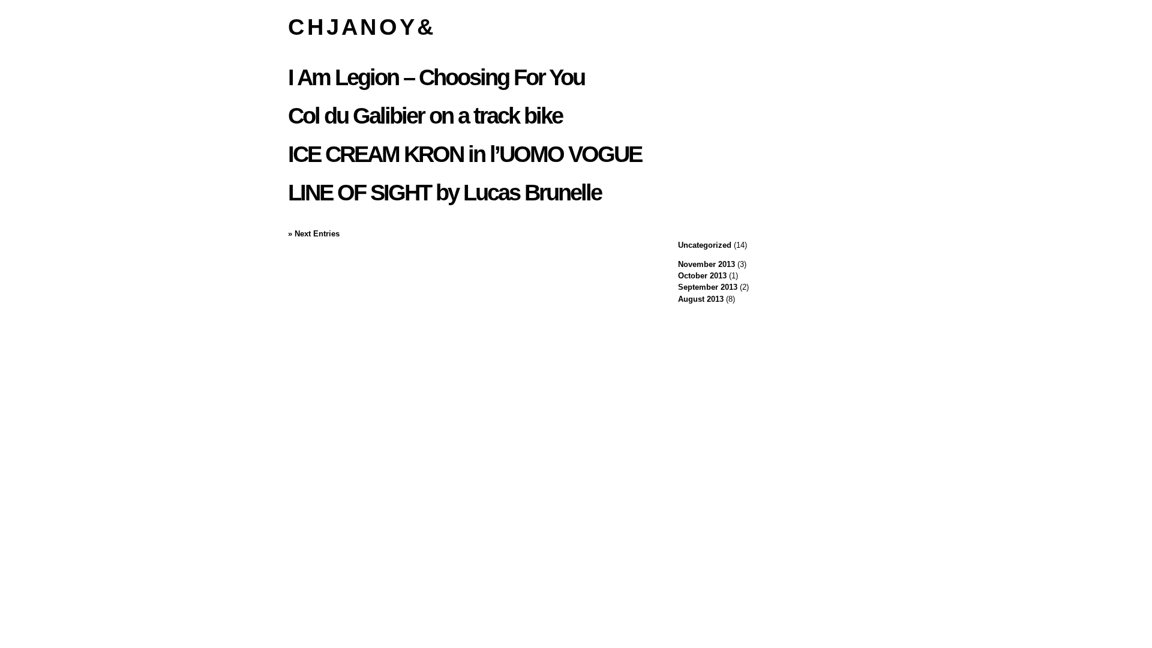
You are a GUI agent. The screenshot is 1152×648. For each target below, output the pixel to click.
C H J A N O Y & (359, 27)
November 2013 (706, 264)
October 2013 (702, 275)
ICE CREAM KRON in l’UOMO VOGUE (464, 154)
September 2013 (707, 287)
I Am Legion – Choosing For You (436, 77)
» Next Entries (314, 233)
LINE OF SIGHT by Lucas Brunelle (444, 192)
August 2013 (701, 299)
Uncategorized (704, 245)
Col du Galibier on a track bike (425, 115)
